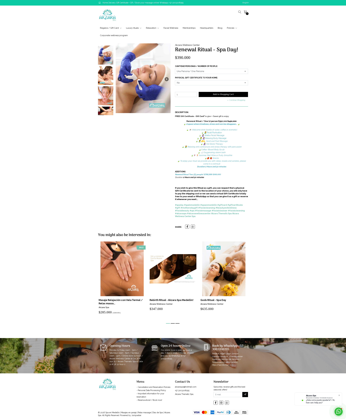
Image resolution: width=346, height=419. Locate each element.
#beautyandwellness (226, 208)
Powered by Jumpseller (130, 415)
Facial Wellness (171, 28)
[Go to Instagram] (221, 403)
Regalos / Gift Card (109, 28)
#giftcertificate (235, 205)
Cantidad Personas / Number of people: (196, 66)
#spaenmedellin (208, 205)
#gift (177, 208)
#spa (192, 211)
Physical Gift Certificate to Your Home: (196, 78)
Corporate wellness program (114, 35)
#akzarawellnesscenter (199, 213)
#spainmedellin (192, 205)
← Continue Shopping (236, 100)
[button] (245, 2)
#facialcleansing (206, 208)
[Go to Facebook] (215, 403)
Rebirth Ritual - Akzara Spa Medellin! (121, 300)
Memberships (189, 28)
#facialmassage (203, 211)
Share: (178, 227)
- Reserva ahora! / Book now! (149, 400)
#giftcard (222, 205)
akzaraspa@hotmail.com (185, 387)
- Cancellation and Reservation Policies (153, 387)
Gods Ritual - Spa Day (162, 300)
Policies (231, 28)
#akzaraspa (181, 213)
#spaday (179, 205)
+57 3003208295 (182, 390)
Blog (220, 28)
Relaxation (151, 28)
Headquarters (206, 28)
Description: (182, 112)
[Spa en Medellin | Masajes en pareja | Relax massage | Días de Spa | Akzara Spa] (107, 15)
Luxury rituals (132, 28)
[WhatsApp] (227, 403)
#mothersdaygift (189, 208)
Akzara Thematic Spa (221, 213)
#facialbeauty (182, 211)
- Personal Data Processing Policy (151, 390)
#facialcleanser (219, 211)
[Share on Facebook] (187, 226)
